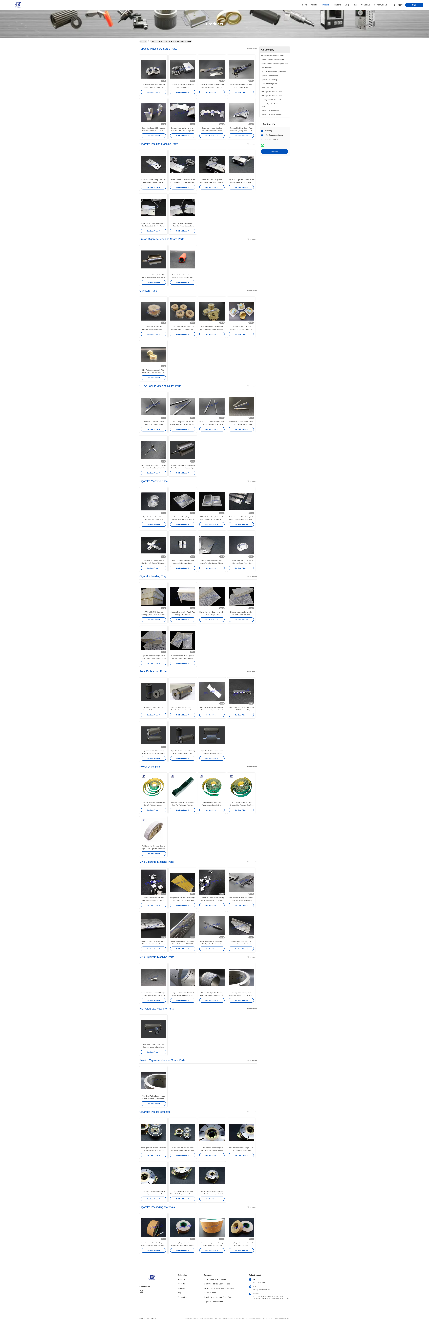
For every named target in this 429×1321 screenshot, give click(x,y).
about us (314, 5)
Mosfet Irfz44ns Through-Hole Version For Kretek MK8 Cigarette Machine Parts (153, 900)
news (355, 5)
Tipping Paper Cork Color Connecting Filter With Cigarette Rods (182, 1245)
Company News (380, 5)
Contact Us (182, 1297)
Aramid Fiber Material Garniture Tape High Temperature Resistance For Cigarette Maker (212, 329)
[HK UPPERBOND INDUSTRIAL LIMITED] (18, 5)
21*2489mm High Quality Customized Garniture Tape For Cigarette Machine (153, 329)
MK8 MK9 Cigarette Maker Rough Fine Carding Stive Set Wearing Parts (153, 943)
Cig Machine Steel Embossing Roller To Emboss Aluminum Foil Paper (153, 753)
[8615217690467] (141, 1291)
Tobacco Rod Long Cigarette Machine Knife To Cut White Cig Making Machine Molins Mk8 (182, 519)
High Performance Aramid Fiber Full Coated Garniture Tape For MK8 (153, 372)
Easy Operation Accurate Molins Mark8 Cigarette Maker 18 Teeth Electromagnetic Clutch (153, 1193)
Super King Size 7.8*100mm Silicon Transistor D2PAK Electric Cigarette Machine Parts (241, 709)
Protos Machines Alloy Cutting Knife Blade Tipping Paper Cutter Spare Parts (241, 519)
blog (347, 5)
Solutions (181, 1288)
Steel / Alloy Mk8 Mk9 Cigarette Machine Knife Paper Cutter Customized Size (183, 563)
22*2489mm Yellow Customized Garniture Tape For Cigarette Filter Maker (182, 329)
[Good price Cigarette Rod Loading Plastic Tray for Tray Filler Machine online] (182, 596)
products (325, 5)
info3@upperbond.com (274, 135)
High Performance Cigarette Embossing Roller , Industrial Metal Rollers (153, 709)
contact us (365, 5)
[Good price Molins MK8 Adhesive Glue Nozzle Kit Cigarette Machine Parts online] (212, 925)
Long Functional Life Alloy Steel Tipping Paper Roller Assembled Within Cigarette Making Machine (182, 995)
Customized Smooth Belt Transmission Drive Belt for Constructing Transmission (211, 805)
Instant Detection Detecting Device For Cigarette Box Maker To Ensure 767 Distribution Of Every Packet (182, 182)
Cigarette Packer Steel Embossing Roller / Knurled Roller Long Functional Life (183, 753)
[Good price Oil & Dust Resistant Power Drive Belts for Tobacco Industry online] (153, 787)
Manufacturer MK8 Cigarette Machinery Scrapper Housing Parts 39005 (241, 943)
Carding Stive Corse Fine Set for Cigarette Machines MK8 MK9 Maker (182, 943)
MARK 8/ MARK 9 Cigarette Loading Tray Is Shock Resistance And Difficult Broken (153, 614)
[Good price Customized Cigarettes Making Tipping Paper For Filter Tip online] (212, 1227)
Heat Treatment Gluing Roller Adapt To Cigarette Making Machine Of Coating (153, 277)
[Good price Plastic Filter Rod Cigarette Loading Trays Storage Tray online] (212, 596)
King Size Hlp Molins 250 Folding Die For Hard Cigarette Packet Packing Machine (212, 709)
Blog (179, 1293)
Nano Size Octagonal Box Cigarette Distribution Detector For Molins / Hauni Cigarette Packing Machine (153, 225)
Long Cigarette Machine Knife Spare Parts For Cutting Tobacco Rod (212, 563)
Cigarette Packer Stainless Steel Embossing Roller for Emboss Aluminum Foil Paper (212, 753)
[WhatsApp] (263, 145)
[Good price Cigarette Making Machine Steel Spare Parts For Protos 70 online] (153, 69)
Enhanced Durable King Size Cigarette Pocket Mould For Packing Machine (212, 130)
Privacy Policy (144, 1318)
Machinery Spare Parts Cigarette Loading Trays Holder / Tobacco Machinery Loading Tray (182, 658)
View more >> (252, 49)
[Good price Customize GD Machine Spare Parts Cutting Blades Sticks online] (153, 406)
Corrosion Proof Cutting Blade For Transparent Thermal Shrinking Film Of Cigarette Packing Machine (153, 182)
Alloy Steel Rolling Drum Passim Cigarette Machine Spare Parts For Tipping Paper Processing (153, 1098)
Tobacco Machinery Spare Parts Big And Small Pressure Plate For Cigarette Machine (212, 87)
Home (304, 5)
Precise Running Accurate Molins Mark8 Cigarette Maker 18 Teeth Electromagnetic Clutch (182, 1150)
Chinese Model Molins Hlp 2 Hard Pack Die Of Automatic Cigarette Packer (183, 130)
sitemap (153, 1318)
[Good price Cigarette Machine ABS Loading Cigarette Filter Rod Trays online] (241, 596)
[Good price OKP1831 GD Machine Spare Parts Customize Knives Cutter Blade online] (212, 406)
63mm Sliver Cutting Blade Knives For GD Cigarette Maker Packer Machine (241, 424)
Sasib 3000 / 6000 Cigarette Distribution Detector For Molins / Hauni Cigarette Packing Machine (212, 182)
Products (181, 1284)
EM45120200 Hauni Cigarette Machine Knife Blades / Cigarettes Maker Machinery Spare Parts (153, 563)
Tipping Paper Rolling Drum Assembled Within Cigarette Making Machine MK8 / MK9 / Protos (241, 995)
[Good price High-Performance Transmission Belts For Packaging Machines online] (182, 787)
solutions (337, 5)
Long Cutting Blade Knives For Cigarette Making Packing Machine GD (182, 424)
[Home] (151, 1280)
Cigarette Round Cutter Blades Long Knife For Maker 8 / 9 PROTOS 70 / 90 (153, 519)
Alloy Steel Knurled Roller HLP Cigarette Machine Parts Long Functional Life (153, 1047)
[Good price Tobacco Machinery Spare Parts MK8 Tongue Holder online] (241, 69)
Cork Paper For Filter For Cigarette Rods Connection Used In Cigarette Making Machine (153, 1245)
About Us (181, 1279)
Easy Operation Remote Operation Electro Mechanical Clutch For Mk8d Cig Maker (153, 1150)
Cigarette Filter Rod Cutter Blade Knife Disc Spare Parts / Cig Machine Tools (241, 563)
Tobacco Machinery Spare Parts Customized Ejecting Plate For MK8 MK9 (241, 130)
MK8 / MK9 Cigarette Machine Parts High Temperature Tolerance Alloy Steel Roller (212, 995)
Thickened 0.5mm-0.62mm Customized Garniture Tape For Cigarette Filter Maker (241, 329)
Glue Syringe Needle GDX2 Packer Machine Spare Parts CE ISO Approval (153, 467)
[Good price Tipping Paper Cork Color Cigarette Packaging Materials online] (241, 1227)
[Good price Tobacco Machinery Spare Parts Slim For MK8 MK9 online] (182, 69)
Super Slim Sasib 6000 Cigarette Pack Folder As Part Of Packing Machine (153, 130)
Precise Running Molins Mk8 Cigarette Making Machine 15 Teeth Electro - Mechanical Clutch (182, 1193)
